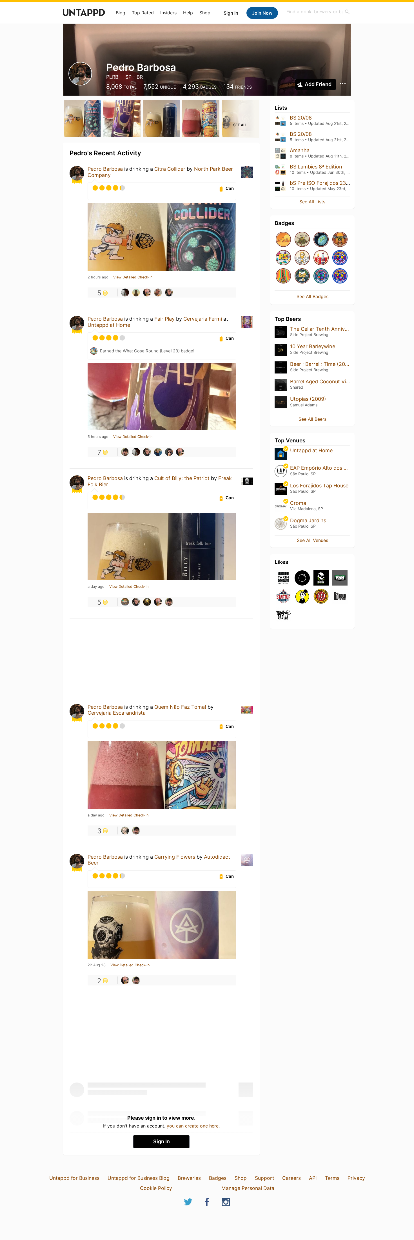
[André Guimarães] (169, 292)
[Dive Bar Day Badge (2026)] (283, 276)
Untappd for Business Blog (139, 1178)
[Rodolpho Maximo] (125, 602)
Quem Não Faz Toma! (180, 707)
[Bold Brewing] (340, 597)
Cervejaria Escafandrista (117, 713)
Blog (120, 12)
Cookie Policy (156, 1188)
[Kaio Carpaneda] (158, 452)
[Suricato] (302, 597)
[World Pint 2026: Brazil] (340, 276)
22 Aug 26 (97, 965)
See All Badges (312, 296)
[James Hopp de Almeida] (147, 602)
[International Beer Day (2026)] (321, 240)
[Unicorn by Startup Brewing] (283, 597)
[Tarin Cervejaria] (283, 578)
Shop (204, 12)
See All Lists (312, 201)
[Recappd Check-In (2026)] (283, 258)
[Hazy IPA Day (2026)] (283, 240)
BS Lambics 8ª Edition (316, 167)
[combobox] (318, 12)
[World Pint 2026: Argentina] (340, 258)
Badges (217, 1178)
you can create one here (193, 1126)
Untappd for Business (74, 1178)
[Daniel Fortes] (125, 292)
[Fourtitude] (340, 240)
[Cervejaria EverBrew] (321, 578)
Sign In (231, 13)
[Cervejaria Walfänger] (321, 597)
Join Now (262, 13)
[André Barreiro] (136, 292)
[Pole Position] (321, 258)
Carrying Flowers (174, 857)
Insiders (168, 12)
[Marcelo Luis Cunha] (169, 452)
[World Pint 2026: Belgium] (321, 276)
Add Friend (318, 84)
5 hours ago (98, 437)
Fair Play (164, 319)
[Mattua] (125, 452)
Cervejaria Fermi (202, 319)
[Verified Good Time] (302, 258)
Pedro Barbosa (105, 169)
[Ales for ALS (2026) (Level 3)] (302, 276)
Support (264, 1178)
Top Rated (143, 12)
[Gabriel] (147, 292)
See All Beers (312, 419)
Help (188, 12)
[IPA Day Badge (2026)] (302, 240)
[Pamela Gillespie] (125, 830)
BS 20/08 (301, 118)
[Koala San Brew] (340, 578)
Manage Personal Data (247, 1188)
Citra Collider (169, 169)
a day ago (96, 587)
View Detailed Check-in (132, 277)
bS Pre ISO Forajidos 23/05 (322, 183)
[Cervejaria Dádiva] (283, 615)
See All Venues (312, 540)
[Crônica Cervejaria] (302, 578)
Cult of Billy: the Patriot (182, 478)
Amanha (300, 150)
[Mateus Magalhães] (158, 292)
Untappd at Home (109, 325)
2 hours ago (98, 277)
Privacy (356, 1178)
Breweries (189, 1178)
